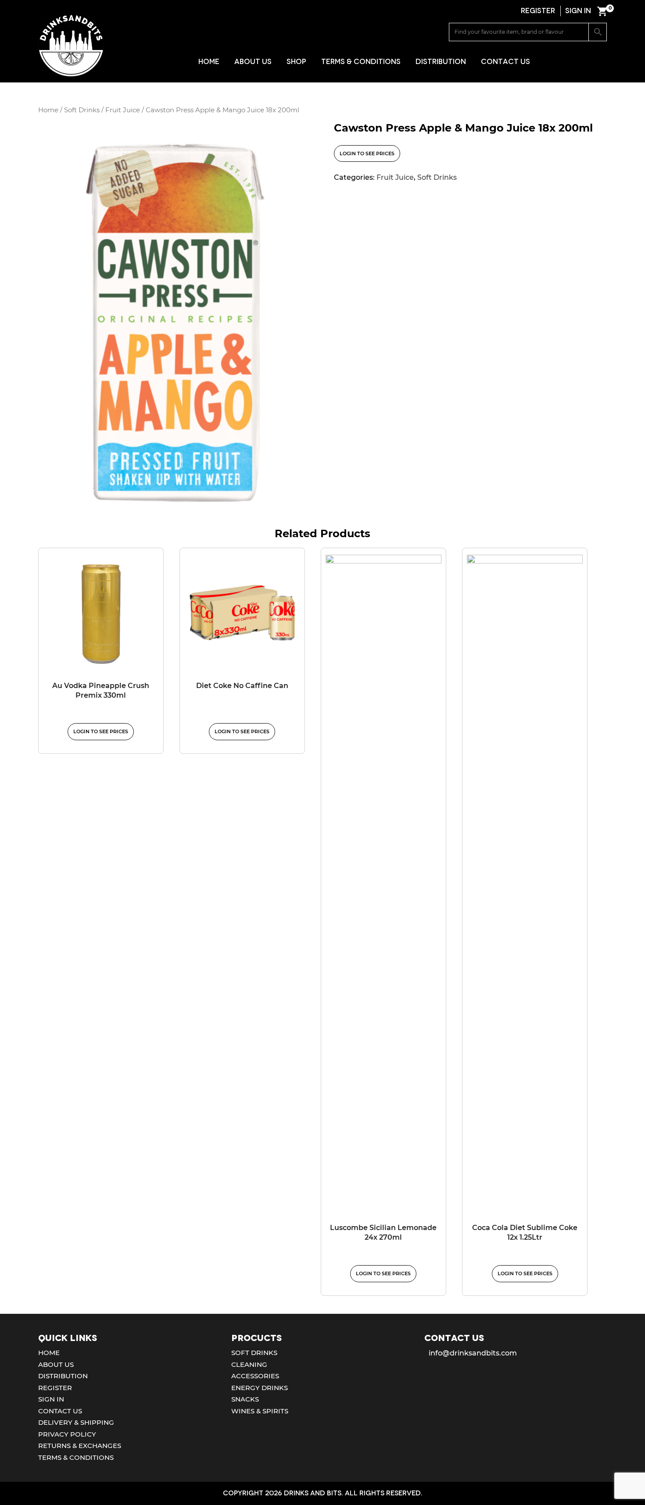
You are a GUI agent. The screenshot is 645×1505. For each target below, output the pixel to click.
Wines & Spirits (259, 1411)
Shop (296, 61)
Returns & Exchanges (79, 1445)
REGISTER (538, 11)
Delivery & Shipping (76, 1422)
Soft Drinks (82, 110)
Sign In (51, 1399)
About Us (253, 61)
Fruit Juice (122, 110)
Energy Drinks (259, 1388)
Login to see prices (367, 153)
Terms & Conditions (361, 61)
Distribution (441, 61)
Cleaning (249, 1364)
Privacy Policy (67, 1434)
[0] (602, 11)
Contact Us (505, 61)
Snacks (245, 1399)
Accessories (255, 1376)
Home (208, 61)
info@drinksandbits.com (473, 1353)
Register (55, 1388)
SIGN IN (578, 11)
